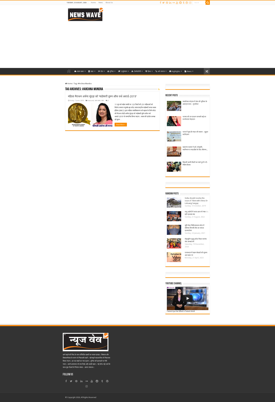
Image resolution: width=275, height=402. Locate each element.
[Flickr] (173, 2)
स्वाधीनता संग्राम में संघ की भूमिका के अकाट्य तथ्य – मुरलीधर (195, 102)
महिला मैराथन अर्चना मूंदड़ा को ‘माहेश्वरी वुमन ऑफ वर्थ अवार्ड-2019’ (102, 96)
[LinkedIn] (170, 2)
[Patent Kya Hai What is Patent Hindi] (187, 298)
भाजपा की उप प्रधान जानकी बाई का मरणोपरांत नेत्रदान (194, 118)
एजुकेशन (124, 71)
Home (93, 3)
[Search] (208, 2)
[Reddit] (180, 2)
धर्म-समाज (161, 71)
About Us (109, 3)
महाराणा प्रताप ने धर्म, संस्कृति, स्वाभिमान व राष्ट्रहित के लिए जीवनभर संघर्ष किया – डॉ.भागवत (195, 148)
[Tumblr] (184, 2)
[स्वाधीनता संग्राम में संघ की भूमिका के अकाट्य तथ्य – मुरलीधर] (174, 106)
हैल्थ (149, 71)
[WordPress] (186, 2)
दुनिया (112, 71)
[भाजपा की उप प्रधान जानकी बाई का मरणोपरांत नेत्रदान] (174, 121)
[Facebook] (160, 2)
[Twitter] (163, 2)
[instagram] (190, 2)
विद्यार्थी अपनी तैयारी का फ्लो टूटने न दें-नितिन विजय (195, 163)
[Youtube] (177, 2)
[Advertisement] (137, 44)
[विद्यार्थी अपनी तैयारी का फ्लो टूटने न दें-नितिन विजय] (174, 167)
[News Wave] (85, 14)
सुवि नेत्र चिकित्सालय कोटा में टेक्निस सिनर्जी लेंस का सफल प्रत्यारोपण (194, 228)
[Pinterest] (167, 2)
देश (102, 71)
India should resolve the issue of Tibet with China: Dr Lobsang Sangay (196, 200)
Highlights (176, 71)
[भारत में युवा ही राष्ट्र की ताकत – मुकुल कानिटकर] (174, 136)
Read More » (120, 125)
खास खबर (80, 71)
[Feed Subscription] (159, 89)
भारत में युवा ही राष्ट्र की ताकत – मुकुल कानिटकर (195, 133)
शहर (92, 71)
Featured (91, 101)
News (101, 3)
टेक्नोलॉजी (137, 71)
